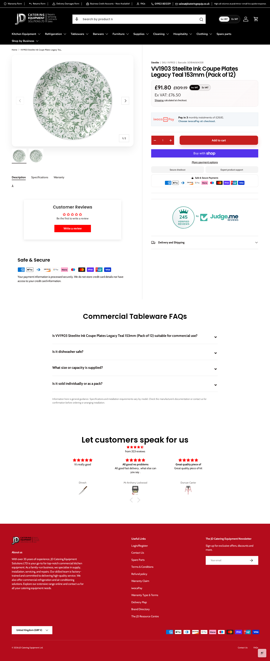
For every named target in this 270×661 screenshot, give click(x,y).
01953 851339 (163, 3)
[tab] (19, 177)
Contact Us (137, 552)
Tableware (77, 34)
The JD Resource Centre (145, 616)
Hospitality (180, 34)
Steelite (155, 62)
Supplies (138, 34)
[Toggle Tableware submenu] (87, 34)
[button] (76, 19)
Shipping (159, 100)
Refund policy (139, 574)
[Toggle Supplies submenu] (147, 34)
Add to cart (219, 140)
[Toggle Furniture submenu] (127, 34)
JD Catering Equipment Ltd (31, 647)
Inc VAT (224, 19)
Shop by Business (23, 41)
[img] (135, 447)
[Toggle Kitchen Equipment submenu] (39, 34)
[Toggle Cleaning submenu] (167, 34)
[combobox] (139, 19)
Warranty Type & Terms (144, 595)
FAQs (255, 647)
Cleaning (159, 34)
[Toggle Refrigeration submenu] (65, 34)
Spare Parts (138, 560)
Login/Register (139, 545)
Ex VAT (234, 19)
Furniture (119, 34)
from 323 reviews (135, 451)
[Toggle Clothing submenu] (210, 34)
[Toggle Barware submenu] (107, 34)
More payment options (205, 162)
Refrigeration (53, 34)
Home (14, 49)
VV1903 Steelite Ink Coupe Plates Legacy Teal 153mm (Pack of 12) (41, 49)
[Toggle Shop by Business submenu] (37, 41)
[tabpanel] (72, 186)
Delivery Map (139, 602)
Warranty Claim (140, 581)
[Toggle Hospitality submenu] (190, 34)
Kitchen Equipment (24, 34)
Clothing (202, 34)
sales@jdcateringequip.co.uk (194, 3)
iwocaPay (136, 588)
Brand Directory (140, 609)
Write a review (73, 228)
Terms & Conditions (142, 566)
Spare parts (224, 34)
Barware (98, 34)
